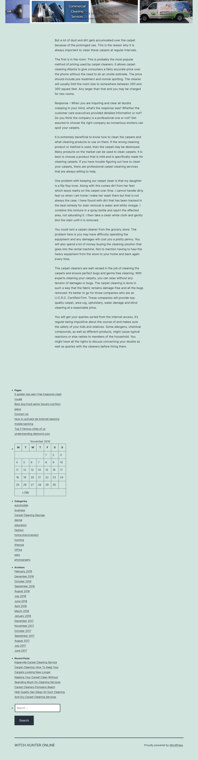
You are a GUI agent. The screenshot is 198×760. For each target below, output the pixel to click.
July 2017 (20, 645)
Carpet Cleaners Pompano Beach (34, 687)
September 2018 (24, 586)
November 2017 (24, 625)
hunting (19, 539)
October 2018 (22, 581)
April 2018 (20, 606)
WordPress (176, 745)
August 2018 (22, 591)
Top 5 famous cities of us (29, 428)
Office (18, 549)
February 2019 (23, 571)
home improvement (26, 535)
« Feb (25, 492)
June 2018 (20, 601)
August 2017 (22, 640)
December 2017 (24, 620)
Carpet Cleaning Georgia (29, 515)
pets (17, 554)
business (19, 510)
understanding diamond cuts (32, 433)
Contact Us (21, 414)
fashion (19, 530)
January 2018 (22, 615)
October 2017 (22, 630)
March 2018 (21, 611)
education (20, 525)
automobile (21, 505)
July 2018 (20, 596)
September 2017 (24, 635)
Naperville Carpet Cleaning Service (35, 662)
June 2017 (20, 650)
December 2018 (24, 576)
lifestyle (19, 544)
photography (22, 559)
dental (18, 520)
